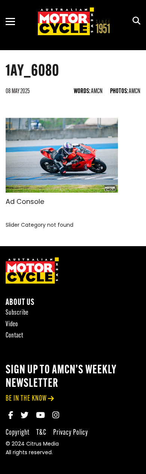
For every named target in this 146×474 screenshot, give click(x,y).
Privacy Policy (70, 433)
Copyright (18, 433)
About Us (20, 303)
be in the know (26, 399)
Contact (14, 335)
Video (12, 324)
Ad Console (25, 202)
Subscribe (17, 312)
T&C (41, 433)
